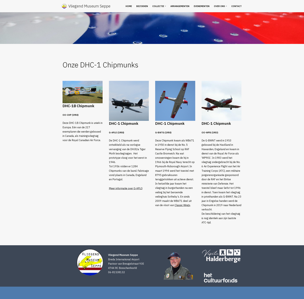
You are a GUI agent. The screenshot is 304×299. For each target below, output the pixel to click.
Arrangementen (179, 6)
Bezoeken (142, 6)
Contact (236, 6)
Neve (65, 290)
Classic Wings (182, 205)
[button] (165, 6)
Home (129, 6)
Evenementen (201, 6)
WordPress (68, 294)
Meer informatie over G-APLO (125, 188)
